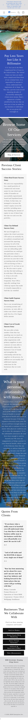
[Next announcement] (25, 5)
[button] (4, 12)
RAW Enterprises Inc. (16, 714)
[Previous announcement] (3, 5)
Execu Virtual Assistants (14, 641)
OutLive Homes (14, 630)
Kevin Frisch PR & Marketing (14, 636)
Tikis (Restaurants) (14, 653)
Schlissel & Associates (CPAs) (14, 647)
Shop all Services (14, 155)
